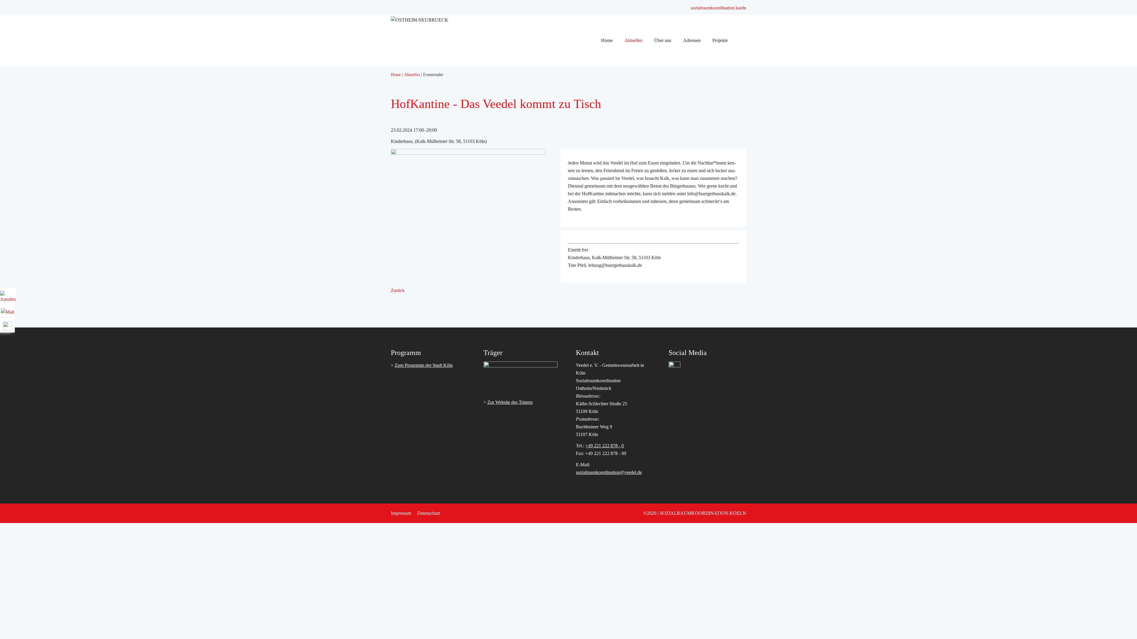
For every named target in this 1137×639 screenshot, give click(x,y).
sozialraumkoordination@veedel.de (609, 472)
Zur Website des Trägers (510, 402)
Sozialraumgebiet (621, 89)
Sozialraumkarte (620, 128)
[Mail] (7, 309)
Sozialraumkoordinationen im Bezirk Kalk (644, 112)
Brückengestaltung (622, 151)
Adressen (613, 120)
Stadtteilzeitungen (621, 66)
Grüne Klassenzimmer (625, 166)
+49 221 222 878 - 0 (604, 445)
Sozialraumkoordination (627, 105)
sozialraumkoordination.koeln (718, 7)
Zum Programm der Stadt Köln (424, 365)
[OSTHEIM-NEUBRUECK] (419, 19)
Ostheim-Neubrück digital (629, 174)
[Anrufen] (8, 297)
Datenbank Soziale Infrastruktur (634, 135)
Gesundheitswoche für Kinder (633, 159)
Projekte (612, 143)
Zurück (397, 290)
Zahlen (611, 97)
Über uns (613, 74)
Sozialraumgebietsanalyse (629, 82)
